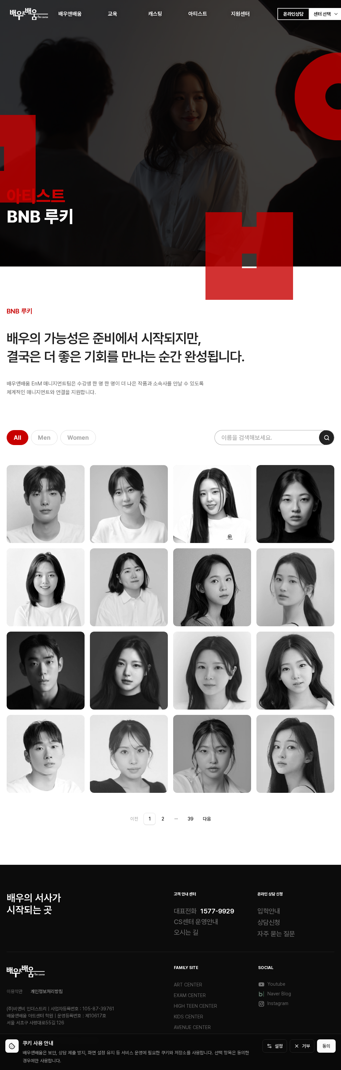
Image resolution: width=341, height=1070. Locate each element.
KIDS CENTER (188, 1016)
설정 (279, 1046)
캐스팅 (155, 14)
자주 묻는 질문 (276, 934)
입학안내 (268, 911)
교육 (112, 14)
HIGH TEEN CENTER (195, 1006)
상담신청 (268, 922)
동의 (326, 1046)
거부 (306, 1046)
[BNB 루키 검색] (326, 437)
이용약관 (15, 991)
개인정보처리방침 (47, 991)
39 (190, 818)
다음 (207, 818)
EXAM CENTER (190, 995)
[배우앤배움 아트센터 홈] (26, 971)
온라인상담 (293, 14)
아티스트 (197, 14)
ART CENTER (188, 984)
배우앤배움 (70, 14)
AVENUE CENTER (192, 1027)
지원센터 (240, 14)
